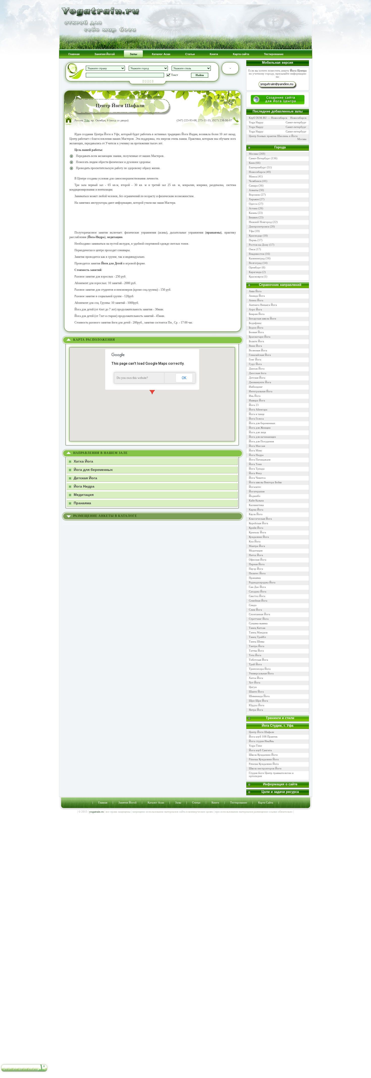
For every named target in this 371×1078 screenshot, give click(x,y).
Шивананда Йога (259, 696)
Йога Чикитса (257, 477)
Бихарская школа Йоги (262, 318)
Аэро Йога (255, 309)
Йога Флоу (255, 473)
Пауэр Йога (256, 568)
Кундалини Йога (259, 536)
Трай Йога (255, 664)
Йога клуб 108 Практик (263, 736)
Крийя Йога (256, 527)
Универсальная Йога (261, 673)
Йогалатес (255, 486)
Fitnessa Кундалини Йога (264, 759)
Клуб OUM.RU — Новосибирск (268, 117)
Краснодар (255, 235)
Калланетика (256, 505)
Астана (253, 208)
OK (184, 378)
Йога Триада (256, 468)
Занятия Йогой (127, 802)
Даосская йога (257, 373)
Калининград (257, 258)
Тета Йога (255, 655)
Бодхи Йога (256, 327)
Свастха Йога (257, 596)
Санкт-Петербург (259, 158)
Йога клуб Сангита (260, 750)
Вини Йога (255, 345)
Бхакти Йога (256, 341)
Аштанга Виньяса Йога (263, 304)
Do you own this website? (132, 378)
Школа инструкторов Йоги (265, 768)
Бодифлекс (255, 323)
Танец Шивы (256, 641)
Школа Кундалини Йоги (263, 754)
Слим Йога (255, 609)
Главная (102, 802)
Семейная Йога (258, 600)
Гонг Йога (255, 359)
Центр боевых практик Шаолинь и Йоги (273, 135)
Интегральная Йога (260, 391)
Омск (252, 249)
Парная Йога (256, 564)
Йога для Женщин (260, 427)
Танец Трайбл (257, 636)
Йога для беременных (262, 423)
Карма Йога (256, 509)
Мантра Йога (257, 545)
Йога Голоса (256, 418)
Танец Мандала (258, 632)
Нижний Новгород (260, 221)
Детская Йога (257, 377)
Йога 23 (254, 404)
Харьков (254, 199)
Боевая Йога (256, 332)
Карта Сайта (265, 802)
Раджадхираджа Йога (262, 582)
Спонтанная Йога (259, 614)
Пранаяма (255, 577)
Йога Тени (255, 464)
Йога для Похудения (261, 441)
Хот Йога (254, 682)
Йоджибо (254, 495)
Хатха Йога (256, 677)
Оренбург (255, 267)
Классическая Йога (260, 518)
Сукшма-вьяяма (258, 623)
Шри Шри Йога (258, 700)
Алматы (253, 190)
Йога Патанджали (260, 459)
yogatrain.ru (96, 811)
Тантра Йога (256, 646)
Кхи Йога (254, 541)
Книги (215, 802)
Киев (252, 162)
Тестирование (238, 802)
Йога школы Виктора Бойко (265, 482)
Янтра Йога (256, 709)
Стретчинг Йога (259, 618)
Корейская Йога (258, 523)
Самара (253, 185)
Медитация (255, 550)
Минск (253, 176)
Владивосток (256, 253)
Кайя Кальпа (256, 500)
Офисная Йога (257, 559)
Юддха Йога (256, 705)
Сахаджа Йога (257, 591)
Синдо (253, 605)
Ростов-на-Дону (259, 244)
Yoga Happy (256, 122)
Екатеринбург (257, 167)
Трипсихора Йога (260, 668)
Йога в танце (256, 414)
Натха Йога (256, 555)
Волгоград (255, 262)
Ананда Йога (257, 295)
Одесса (253, 203)
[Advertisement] (152, 218)
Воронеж (254, 194)
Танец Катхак (257, 627)
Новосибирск (298, 117)
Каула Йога (255, 514)
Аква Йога (255, 291)
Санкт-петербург (296, 122)
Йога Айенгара (258, 409)
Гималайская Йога (260, 354)
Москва (301, 139)
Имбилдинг (256, 386)
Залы (178, 802)
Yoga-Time (255, 745)
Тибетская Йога (258, 659)
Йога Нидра (256, 454)
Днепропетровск (259, 226)
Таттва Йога (256, 650)
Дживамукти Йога (260, 382)
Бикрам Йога (256, 313)
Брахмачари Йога (259, 336)
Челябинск (255, 180)
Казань (253, 212)
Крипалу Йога (257, 532)
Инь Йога (254, 395)
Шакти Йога (256, 691)
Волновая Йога (258, 350)
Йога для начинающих (262, 436)
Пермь (253, 240)
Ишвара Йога (257, 400)
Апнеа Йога (256, 300)
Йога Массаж (257, 445)
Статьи (196, 802)
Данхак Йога (256, 368)
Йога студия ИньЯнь (261, 741)
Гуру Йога (255, 363)
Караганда (255, 271)
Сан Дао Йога (257, 586)
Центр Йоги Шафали (261, 731)
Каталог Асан (156, 802)
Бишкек (253, 217)
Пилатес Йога (257, 573)
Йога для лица (257, 432)
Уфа (86, 120)
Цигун (253, 687)
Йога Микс (255, 450)
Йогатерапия (256, 491)
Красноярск (256, 276)
